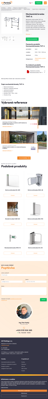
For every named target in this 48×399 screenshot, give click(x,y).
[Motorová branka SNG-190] (35, 209)
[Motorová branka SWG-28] (35, 180)
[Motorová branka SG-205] (12, 180)
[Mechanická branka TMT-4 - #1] (4, 39)
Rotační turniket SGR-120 (12, 219)
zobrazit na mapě (5, 345)
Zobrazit (12, 195)
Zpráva (2, 286)
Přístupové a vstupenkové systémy (8, 364)
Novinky (23, 362)
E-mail (2, 279)
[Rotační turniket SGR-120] (12, 209)
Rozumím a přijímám (24, 390)
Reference (23, 364)
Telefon (26, 279)
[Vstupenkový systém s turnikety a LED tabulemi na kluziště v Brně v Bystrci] (24, 118)
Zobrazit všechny (23, 157)
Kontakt (23, 370)
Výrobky (3, 359)
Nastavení (24, 396)
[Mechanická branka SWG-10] (12, 238)
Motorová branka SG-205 (12, 190)
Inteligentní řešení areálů (6, 368)
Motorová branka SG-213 (35, 248)
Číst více (28, 34)
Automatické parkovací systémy (8, 362)
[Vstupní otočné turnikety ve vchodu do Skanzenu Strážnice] (24, 142)
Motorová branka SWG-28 (35, 190)
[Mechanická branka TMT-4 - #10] (12, 39)
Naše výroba (24, 368)
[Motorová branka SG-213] (35, 238)
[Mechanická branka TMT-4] (11, 23)
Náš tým (23, 366)
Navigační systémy (5, 366)
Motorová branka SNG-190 (35, 219)
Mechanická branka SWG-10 (13, 248)
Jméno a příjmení (5, 272)
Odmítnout (24, 393)
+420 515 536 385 (24, 330)
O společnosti (25, 359)
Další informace (4, 387)
